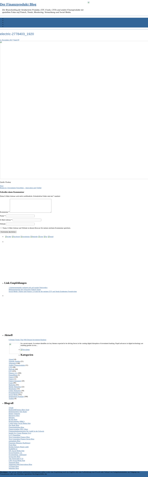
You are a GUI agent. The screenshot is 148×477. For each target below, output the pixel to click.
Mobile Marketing (15, 387)
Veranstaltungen (9, 22)
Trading (11, 398)
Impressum (8, 26)
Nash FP (16, 40)
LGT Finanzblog (14, 435)
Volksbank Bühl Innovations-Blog (20, 464)
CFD (10, 367)
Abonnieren (8, 21)
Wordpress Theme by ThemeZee (11, 476)
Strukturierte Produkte (16, 396)
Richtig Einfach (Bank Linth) (19, 447)
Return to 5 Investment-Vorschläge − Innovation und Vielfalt (20, 188)
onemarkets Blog (14, 441)
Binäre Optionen (14, 414)
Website (2, 224)
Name (2, 216)
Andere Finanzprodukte (17, 365)
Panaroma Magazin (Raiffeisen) (19, 443)
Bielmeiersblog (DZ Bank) (18, 412)
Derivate (12, 369)
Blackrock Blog (14, 415)
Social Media (13, 395)
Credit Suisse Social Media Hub (20, 423)
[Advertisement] (70, 260)
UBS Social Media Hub (17, 460)
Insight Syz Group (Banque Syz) (20, 433)
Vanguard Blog (14, 462)
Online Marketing (15, 391)
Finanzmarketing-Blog (16, 427)
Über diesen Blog (10, 24)
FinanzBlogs (13, 375)
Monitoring (12, 389)
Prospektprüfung (14, 393)
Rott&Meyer (13, 449)
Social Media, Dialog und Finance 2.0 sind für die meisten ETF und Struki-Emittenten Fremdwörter (43, 291)
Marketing (12, 385)
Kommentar (4, 212)
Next (1, 186)
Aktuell (11, 359)
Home (6, 19)
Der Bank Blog (14, 425)
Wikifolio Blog (14, 468)
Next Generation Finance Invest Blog (21, 439)
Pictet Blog (12, 445)
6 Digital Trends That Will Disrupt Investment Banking (27, 340)
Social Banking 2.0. (15, 453)
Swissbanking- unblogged (17, 455)
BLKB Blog (13, 419)
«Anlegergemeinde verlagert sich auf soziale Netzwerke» (28, 287)
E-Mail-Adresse (6, 220)
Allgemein (12, 363)
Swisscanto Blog (14, 457)
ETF (10, 371)
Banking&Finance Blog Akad (19, 410)
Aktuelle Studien (14, 361)
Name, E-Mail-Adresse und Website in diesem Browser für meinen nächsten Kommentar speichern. (37, 228)
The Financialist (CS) (16, 459)
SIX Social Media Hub (16, 451)
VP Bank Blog (14, 466)
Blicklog (12, 417)
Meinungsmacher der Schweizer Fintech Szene (25, 289)
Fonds (11, 383)
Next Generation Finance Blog (19, 437)
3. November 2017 (6, 40)
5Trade (11, 408)
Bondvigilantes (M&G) (17, 421)
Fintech (11, 377)
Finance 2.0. (13, 373)
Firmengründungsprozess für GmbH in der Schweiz (26, 431)
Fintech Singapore (15, 381)
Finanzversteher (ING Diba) (18, 429)
